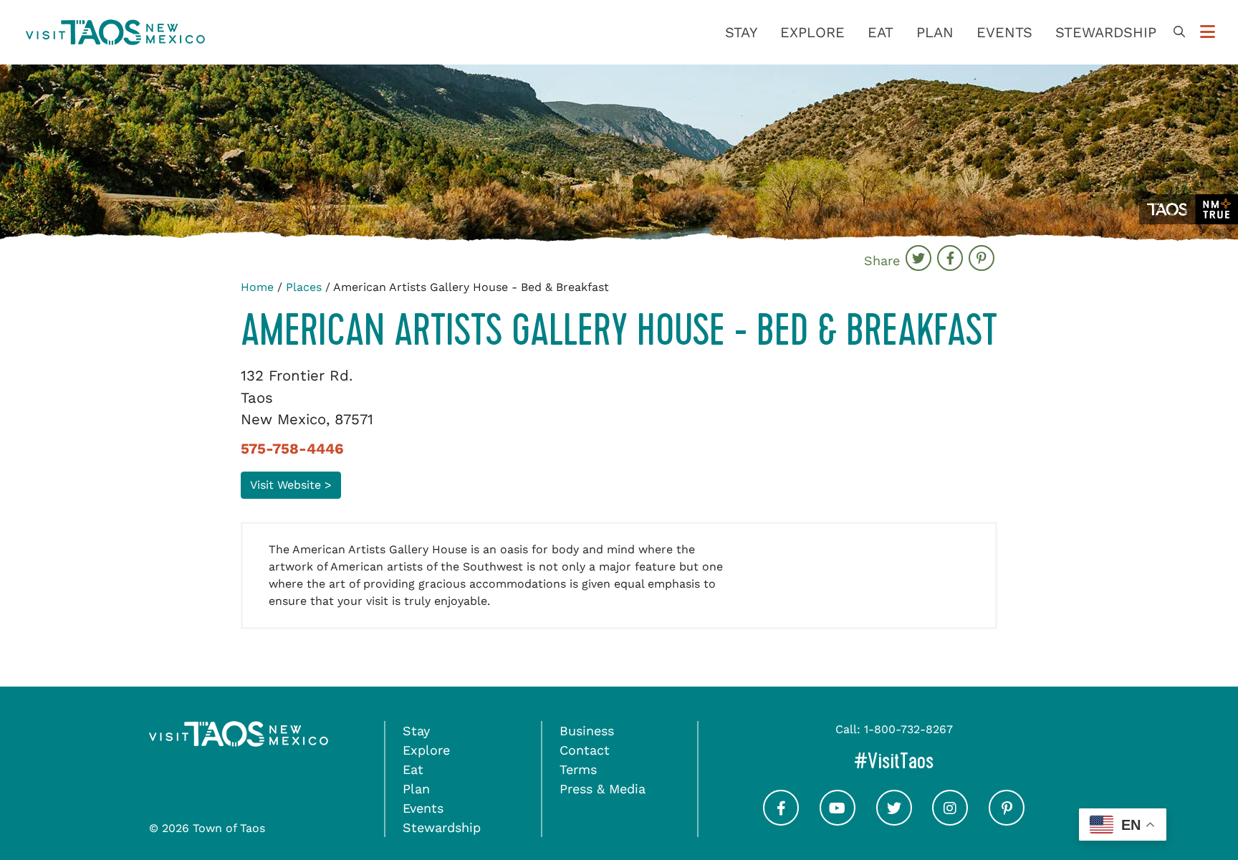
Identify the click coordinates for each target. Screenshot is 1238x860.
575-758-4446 (292, 448)
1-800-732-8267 (908, 729)
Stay (741, 32)
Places (304, 287)
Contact (585, 750)
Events (1004, 32)
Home (257, 287)
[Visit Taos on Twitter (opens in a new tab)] (894, 820)
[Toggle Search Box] (1179, 32)
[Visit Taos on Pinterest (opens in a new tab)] (1007, 820)
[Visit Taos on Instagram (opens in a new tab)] (950, 820)
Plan (935, 32)
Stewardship (1105, 32)
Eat (880, 32)
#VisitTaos (954, 761)
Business (587, 730)
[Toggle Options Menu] (1207, 32)
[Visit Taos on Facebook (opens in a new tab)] (781, 820)
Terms (578, 769)
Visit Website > (291, 485)
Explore (812, 32)
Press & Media (603, 788)
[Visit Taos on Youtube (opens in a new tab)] (837, 820)
